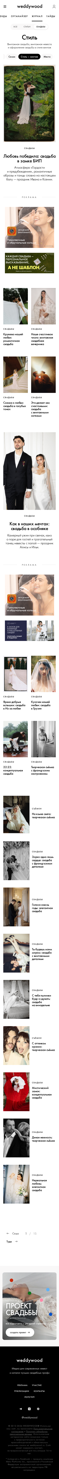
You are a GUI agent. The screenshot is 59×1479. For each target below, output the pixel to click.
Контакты (39, 1391)
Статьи (27, 27)
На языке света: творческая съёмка (43, 815)
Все (16, 27)
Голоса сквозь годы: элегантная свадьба (42, 908)
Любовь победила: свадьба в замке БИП (29, 158)
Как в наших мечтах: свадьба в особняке (29, 526)
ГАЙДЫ (50, 16)
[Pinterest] (38, 1409)
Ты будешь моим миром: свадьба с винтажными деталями (42, 954)
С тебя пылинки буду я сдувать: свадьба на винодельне (41, 1000)
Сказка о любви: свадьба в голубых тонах (14, 406)
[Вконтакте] (29, 1409)
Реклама (22, 1385)
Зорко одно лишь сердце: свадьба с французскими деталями (42, 861)
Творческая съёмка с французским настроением (42, 770)
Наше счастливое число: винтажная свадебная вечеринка (42, 339)
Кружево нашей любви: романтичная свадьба (13, 339)
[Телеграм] (21, 1409)
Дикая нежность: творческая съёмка (43, 1139)
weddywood (30, 1360)
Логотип (29, 1397)
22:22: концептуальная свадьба (13, 770)
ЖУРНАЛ (37, 16)
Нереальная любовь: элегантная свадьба (39, 1185)
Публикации (21, 1391)
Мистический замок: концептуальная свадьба (42, 1092)
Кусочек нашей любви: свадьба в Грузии (40, 705)
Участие (37, 1385)
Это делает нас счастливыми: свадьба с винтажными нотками (40, 409)
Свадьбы (40, 27)
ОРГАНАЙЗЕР (19, 16)
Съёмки (37, 809)
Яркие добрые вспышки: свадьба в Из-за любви (14, 705)
